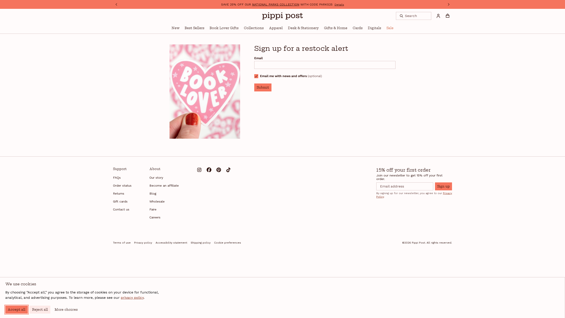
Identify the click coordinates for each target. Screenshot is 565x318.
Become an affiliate (164, 185)
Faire (152, 209)
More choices (66, 310)
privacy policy (132, 297)
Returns (118, 193)
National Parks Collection (275, 4)
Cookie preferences (227, 242)
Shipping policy (201, 242)
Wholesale (157, 201)
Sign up (443, 186)
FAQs (117, 177)
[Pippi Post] (282, 15)
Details (339, 4)
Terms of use (122, 242)
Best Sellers (194, 28)
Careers (154, 217)
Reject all (40, 310)
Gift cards (120, 201)
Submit (263, 87)
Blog (152, 193)
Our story (156, 177)
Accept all (16, 310)
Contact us (121, 209)
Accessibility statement (171, 242)
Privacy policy (143, 242)
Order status (122, 185)
